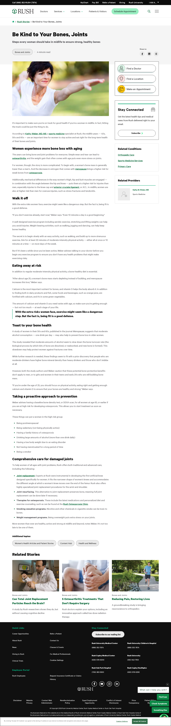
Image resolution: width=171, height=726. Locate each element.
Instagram (109, 683)
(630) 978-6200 (98, 659)
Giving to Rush (18, 654)
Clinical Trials (17, 660)
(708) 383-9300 (98, 672)
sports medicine (56, 133)
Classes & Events (57, 647)
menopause (81, 168)
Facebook (94, 683)
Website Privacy (29, 701)
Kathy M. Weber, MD (141, 189)
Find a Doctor (134, 68)
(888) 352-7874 (98, 647)
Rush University (136, 2)
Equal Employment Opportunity (89, 701)
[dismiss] (167, 697)
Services (58, 11)
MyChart (84, 2)
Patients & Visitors (98, 11)
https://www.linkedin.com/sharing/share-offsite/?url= (149, 53)
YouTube (101, 683)
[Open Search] (149, 11)
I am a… (152, 2)
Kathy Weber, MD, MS (35, 133)
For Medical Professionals (60, 654)
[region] (85, 721)
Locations (75, 11)
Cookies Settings (56, 660)
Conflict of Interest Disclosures (113, 701)
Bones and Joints (22, 52)
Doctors (44, 11)
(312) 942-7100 (133, 659)
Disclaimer (17, 700)
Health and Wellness (87, 543)
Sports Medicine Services (130, 160)
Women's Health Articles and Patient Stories (34, 543)
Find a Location (135, 78)
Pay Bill (95, 2)
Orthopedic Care (126, 154)
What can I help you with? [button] (153, 703)
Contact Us (54, 640)
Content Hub (66, 543)
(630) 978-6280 (133, 672)
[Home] (85, 691)
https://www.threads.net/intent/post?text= (156, 53)
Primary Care (124, 166)
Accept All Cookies (139, 721)
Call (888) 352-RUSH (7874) (24, 2)
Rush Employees (18, 675)
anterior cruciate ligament (66, 187)
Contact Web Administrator (46, 701)
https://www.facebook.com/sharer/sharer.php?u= (142, 53)
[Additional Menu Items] (157, 11)
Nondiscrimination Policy (67, 701)
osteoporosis (35, 172)
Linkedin (116, 683)
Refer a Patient (109, 2)
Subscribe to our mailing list (108, 634)
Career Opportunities (20, 633)
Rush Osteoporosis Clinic (75, 503)
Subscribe (135, 133)
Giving (122, 2)
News (14, 647)
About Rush (17, 640)
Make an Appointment (138, 89)
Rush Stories (23, 21)
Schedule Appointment (125, 11)
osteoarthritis (19, 158)
